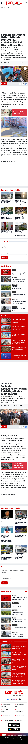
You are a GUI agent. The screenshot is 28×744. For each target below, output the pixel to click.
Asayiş (23, 8)
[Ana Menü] (1, 3)
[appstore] (14, 725)
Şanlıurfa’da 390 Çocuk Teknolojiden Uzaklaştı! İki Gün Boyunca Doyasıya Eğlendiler (20, 217)
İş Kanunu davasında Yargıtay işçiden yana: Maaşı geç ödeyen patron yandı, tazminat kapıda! (20, 556)
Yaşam (17, 8)
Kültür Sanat (16, 277)
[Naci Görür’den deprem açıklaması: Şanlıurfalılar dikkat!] (7, 514)
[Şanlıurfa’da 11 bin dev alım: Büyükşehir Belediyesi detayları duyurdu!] (7, 196)
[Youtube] (16, 699)
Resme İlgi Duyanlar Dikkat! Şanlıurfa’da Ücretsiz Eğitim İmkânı (7, 231)
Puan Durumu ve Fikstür (6, 716)
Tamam (19, 742)
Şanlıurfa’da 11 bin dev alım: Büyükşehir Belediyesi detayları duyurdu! (19, 295)
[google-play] (14, 729)
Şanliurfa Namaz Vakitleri (6, 710)
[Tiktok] (19, 699)
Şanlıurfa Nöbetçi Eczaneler (6, 705)
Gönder (4, 257)
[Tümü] (26, 266)
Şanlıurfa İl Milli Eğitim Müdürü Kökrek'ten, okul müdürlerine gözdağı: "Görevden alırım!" (20, 521)
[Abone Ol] (26, 84)
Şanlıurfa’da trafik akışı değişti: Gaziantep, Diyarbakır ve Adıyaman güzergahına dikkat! (21, 233)
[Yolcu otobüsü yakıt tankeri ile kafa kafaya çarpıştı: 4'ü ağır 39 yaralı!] (21, 529)
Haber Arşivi (19, 720)
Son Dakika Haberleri (8, 720)
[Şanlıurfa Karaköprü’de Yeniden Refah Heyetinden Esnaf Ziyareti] (14, 417)
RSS (5, 735)
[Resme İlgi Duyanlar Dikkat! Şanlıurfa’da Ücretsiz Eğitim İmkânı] (7, 226)
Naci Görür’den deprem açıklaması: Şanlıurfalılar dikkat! (6, 520)
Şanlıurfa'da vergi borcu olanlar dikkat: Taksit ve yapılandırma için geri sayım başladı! (19, 302)
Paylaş (4, 83)
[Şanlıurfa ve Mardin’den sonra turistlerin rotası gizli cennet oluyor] (21, 196)
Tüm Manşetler (20, 715)
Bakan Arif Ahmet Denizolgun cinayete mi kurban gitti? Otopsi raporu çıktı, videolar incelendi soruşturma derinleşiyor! (6, 557)
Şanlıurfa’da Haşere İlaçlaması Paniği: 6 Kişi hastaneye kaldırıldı (19, 273)
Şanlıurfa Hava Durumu (19, 705)
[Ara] (26, 3)
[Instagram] (14, 699)
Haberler (3, 32)
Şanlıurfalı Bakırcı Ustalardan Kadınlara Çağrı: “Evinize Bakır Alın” (19, 280)
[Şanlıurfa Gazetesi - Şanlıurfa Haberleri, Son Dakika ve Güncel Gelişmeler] (14, 3)
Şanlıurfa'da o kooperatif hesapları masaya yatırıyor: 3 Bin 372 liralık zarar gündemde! (19, 288)
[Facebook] (8, 699)
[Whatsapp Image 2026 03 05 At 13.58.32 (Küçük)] (14, 127)
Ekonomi (10, 8)
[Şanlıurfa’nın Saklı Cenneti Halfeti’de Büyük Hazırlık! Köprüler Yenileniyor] (7, 210)
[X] (11, 699)
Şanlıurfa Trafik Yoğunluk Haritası (19, 710)
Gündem (3, 8)
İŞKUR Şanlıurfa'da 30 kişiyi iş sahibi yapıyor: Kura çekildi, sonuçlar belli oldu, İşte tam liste (19, 310)
